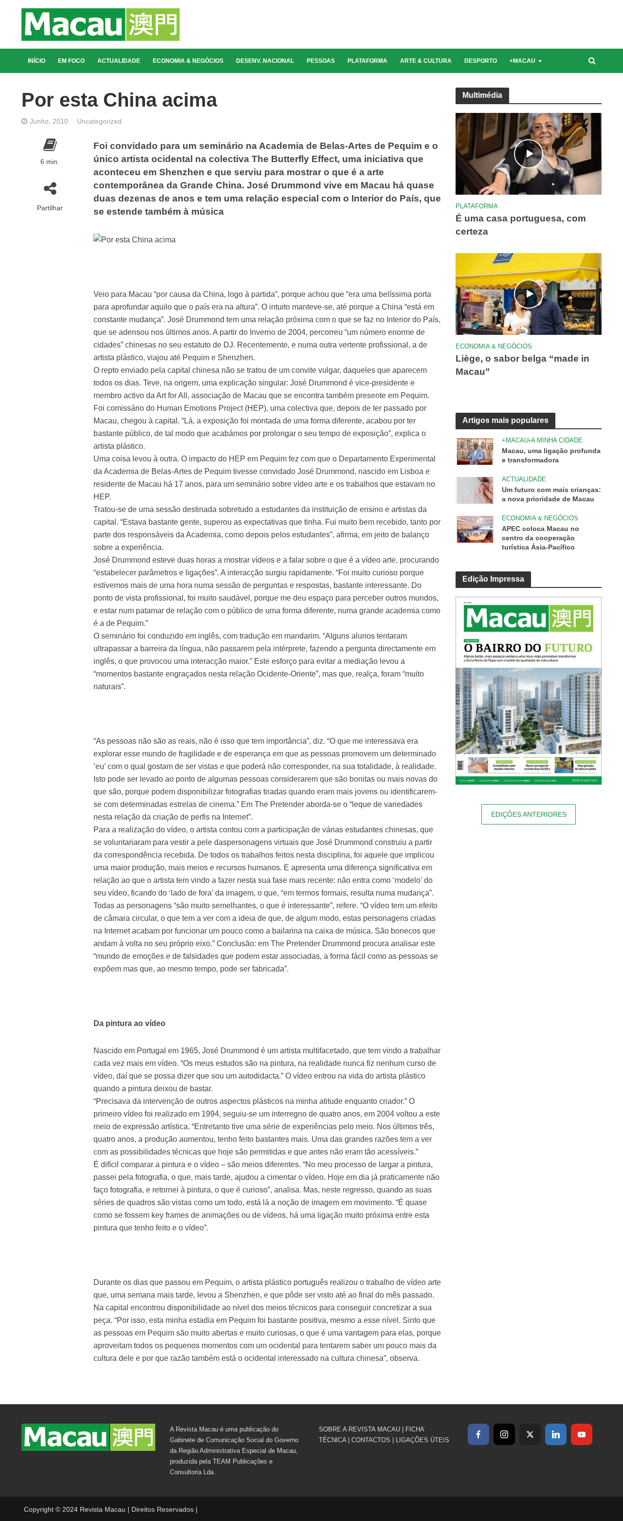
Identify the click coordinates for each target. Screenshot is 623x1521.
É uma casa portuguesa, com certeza (521, 225)
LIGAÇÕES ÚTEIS (422, 1440)
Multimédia (482, 95)
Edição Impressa (493, 579)
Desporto (480, 60)
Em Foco (71, 60)
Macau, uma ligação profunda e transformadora (551, 455)
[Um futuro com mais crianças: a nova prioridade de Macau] (475, 490)
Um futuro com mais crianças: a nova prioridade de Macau (551, 494)
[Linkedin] (556, 1434)
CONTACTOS (370, 1440)
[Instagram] (504, 1434)
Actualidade (118, 60)
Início (36, 60)
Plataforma (367, 60)
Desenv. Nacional (265, 60)
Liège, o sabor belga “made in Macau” (522, 365)
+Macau (522, 60)
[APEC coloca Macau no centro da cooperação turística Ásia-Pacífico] (475, 529)
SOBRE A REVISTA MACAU (359, 1429)
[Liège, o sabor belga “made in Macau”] (529, 293)
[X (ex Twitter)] (530, 1434)
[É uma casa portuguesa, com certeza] (529, 153)
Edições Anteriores (529, 814)
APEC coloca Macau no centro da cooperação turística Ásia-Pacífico (540, 538)
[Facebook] (478, 1434)
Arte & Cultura (426, 60)
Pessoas (321, 60)
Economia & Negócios (188, 60)
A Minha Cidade (557, 440)
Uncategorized (99, 121)
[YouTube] (581, 1434)
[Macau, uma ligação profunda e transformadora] (475, 451)
